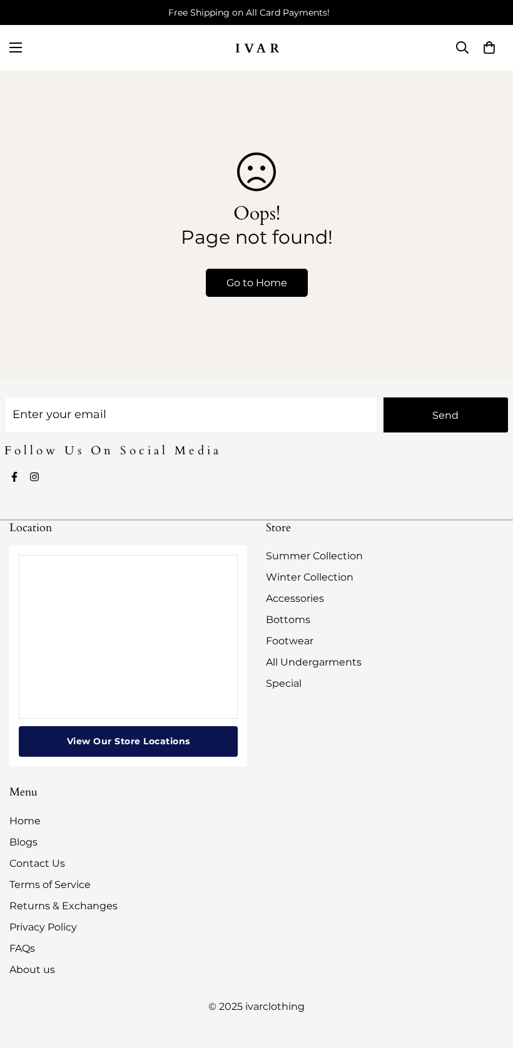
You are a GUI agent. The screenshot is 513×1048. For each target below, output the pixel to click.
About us (32, 970)
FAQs (22, 948)
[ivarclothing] (256, 48)
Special (284, 683)
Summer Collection (314, 556)
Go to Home (256, 283)
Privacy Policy (43, 927)
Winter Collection (309, 577)
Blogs (23, 842)
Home (25, 821)
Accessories (295, 598)
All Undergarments (314, 662)
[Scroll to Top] (488, 980)
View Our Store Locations (128, 741)
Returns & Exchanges (63, 906)
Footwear (289, 641)
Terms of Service (50, 885)
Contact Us (37, 863)
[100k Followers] (34, 477)
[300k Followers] (14, 477)
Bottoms (288, 620)
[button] (489, 47)
